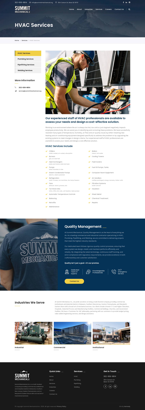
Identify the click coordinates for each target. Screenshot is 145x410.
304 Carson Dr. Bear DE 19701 (109, 381)
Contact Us (119, 9)
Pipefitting (77, 383)
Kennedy (127, 406)
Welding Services (25, 70)
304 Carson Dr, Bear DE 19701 (68, 2)
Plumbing (77, 380)
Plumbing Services (26, 59)
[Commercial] (72, 336)
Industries (89, 9)
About (79, 9)
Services (99, 9)
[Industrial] (33, 336)
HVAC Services (24, 53)
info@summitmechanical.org (42, 2)
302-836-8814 (21, 2)
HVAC (76, 376)
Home (71, 9)
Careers (108, 9)
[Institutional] (111, 336)
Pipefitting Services (26, 65)
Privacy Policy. (61, 406)
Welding (77, 387)
